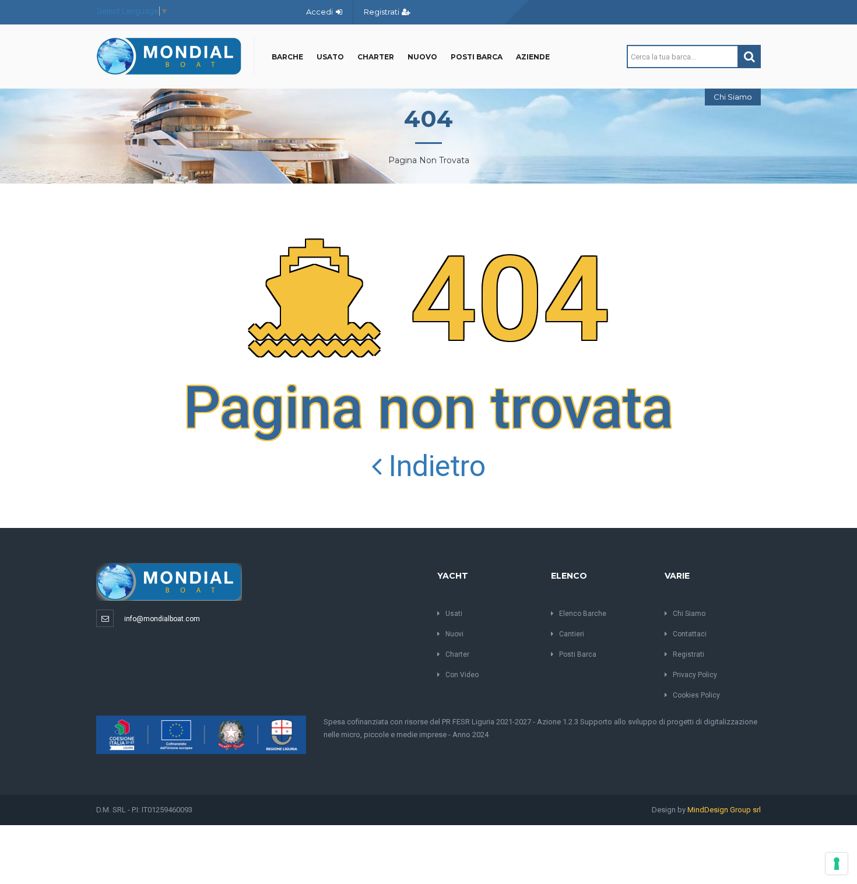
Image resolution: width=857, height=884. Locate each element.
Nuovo (422, 56)
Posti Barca (477, 56)
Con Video (462, 675)
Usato (330, 56)
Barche (287, 56)
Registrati (382, 11)
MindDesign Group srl (724, 809)
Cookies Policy (696, 695)
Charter (375, 56)
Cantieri (571, 634)
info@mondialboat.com (162, 619)
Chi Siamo (733, 96)
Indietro (434, 466)
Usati (453, 614)
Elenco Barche (582, 614)
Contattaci (690, 634)
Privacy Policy (695, 675)
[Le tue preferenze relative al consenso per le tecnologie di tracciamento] (837, 864)
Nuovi (454, 634)
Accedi (320, 11)
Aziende (533, 56)
